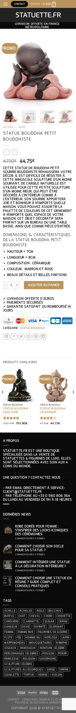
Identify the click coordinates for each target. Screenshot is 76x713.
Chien (48, 616)
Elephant (56, 626)
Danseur (10, 626)
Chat (21, 616)
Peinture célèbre (52, 648)
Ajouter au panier (43, 285)
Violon (57, 674)
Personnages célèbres (21, 653)
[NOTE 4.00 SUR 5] (48, 418)
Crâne (63, 621)
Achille (10, 610)
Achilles (25, 610)
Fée (19, 637)
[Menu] (5, 4)
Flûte (8, 637)
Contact (13, 699)
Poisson (48, 653)
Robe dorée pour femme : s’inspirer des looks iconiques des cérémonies (41, 530)
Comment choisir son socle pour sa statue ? (39, 548)
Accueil (8, 127)
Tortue (29, 674)
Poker (62, 653)
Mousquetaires (40, 642)
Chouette (63, 616)
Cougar (49, 621)
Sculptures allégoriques (23, 669)
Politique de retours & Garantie (38, 702)
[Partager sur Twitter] (21, 336)
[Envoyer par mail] (28, 336)
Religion (29, 658)
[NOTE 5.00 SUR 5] (11, 418)
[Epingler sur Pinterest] (36, 336)
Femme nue (26, 632)
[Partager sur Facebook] (14, 336)
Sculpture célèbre (18, 664)
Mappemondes (14, 642)
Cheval (34, 616)
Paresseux (28, 648)
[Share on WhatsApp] (6, 336)
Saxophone (47, 658)
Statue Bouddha (32, 328)
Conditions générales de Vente (44, 699)
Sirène (64, 669)
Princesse (11, 658)
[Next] (66, 72)
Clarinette (31, 621)
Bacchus (54, 610)
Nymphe (61, 642)
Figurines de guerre (53, 632)
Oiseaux (10, 648)
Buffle (9, 616)
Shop (22, 127)
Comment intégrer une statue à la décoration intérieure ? (42, 564)
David (25, 626)
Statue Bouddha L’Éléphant (52, 410)
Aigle (41, 610)
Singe (51, 669)
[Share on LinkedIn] (43, 336)
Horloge (50, 637)
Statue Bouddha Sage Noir (15, 410)
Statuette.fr (38, 15)
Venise (43, 674)
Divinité (39, 626)
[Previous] (9, 72)
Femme (9, 632)
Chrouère (11, 621)
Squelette (11, 674)
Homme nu (32, 637)
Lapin (65, 637)
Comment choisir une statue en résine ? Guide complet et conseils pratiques (43, 582)
